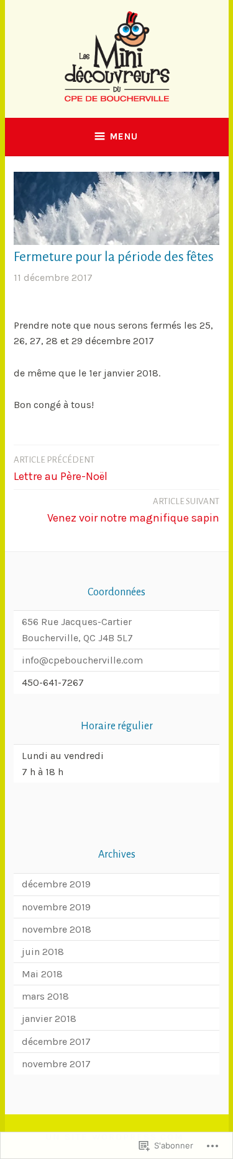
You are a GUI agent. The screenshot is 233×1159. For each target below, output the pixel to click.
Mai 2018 (42, 974)
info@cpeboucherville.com (82, 660)
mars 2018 (45, 996)
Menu (124, 136)
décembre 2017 (56, 1041)
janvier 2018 (49, 1018)
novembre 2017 (56, 1064)
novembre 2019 (56, 907)
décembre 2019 (56, 884)
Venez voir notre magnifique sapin (133, 511)
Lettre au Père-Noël (60, 469)
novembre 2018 (56, 929)
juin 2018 (43, 951)
